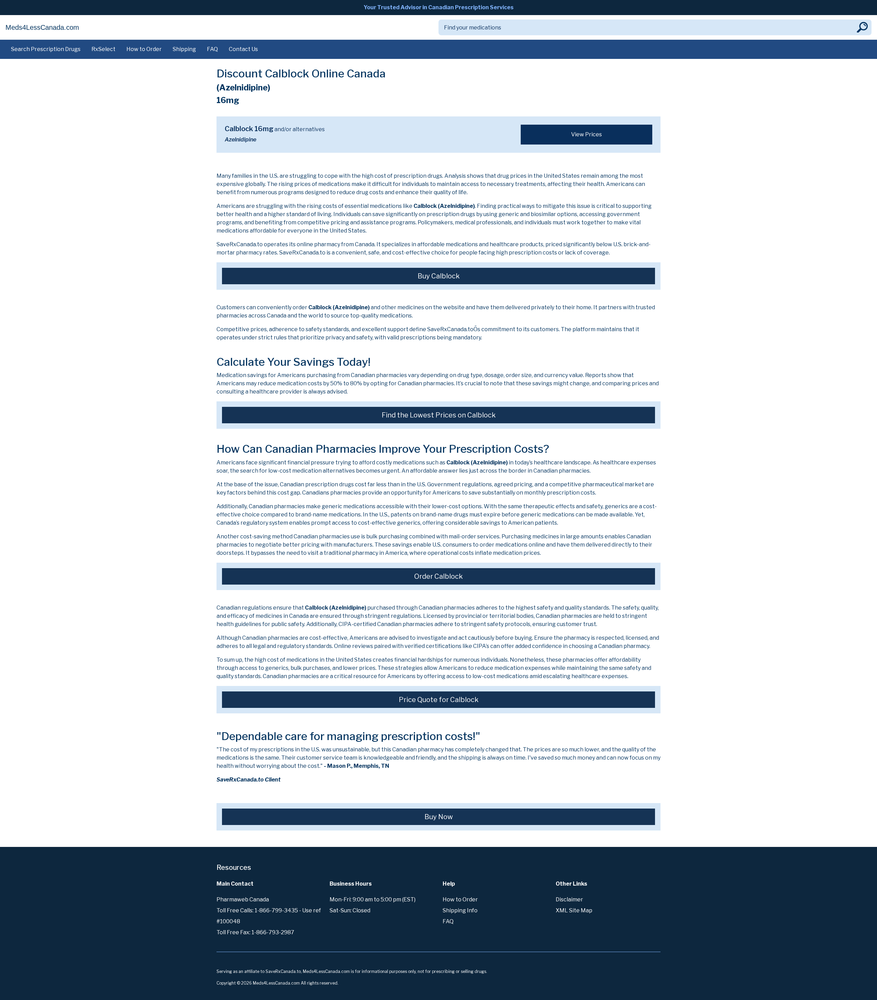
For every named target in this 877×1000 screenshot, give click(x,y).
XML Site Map (574, 910)
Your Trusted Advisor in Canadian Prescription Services (438, 7)
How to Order (144, 49)
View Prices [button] (586, 134)
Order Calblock (438, 576)
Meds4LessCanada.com (42, 27)
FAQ (212, 49)
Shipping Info (460, 910)
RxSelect (103, 49)
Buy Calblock (439, 276)
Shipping (184, 49)
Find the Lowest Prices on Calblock (439, 415)
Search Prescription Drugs (46, 49)
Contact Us (243, 49)
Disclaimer (569, 899)
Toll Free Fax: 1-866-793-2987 (255, 932)
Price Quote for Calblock (439, 700)
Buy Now (438, 817)
